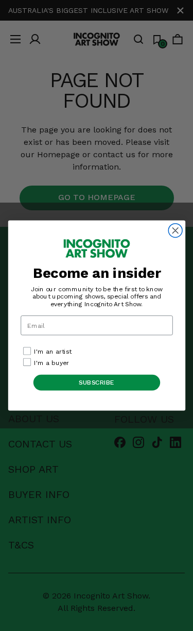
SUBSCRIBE (97, 382)
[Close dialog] (175, 231)
